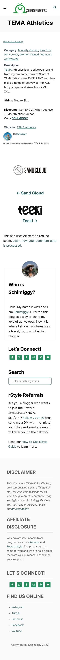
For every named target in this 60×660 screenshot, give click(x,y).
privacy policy (20, 508)
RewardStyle (14, 546)
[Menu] (5, 7)
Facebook (18, 625)
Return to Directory (13, 41)
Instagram (18, 607)
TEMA (8, 69)
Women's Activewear (21, 143)
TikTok (16, 613)
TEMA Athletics (26, 127)
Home (6, 143)
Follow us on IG (33, 417)
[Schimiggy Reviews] (30, 8)
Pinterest (17, 619)
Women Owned (29, 54)
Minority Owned (28, 50)
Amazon (34, 542)
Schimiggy (21, 134)
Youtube (17, 631)
